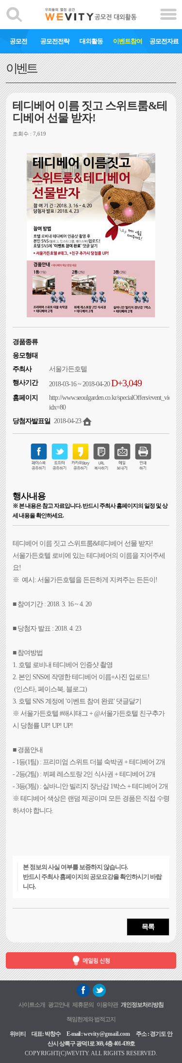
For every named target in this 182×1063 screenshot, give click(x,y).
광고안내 (58, 1004)
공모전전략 (54, 41)
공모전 (18, 41)
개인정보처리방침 (142, 1004)
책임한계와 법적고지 (91, 1019)
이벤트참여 (127, 41)
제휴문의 (83, 1004)
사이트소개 (31, 1004)
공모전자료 (164, 41)
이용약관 (107, 1004)
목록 (148, 926)
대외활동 (91, 41)
